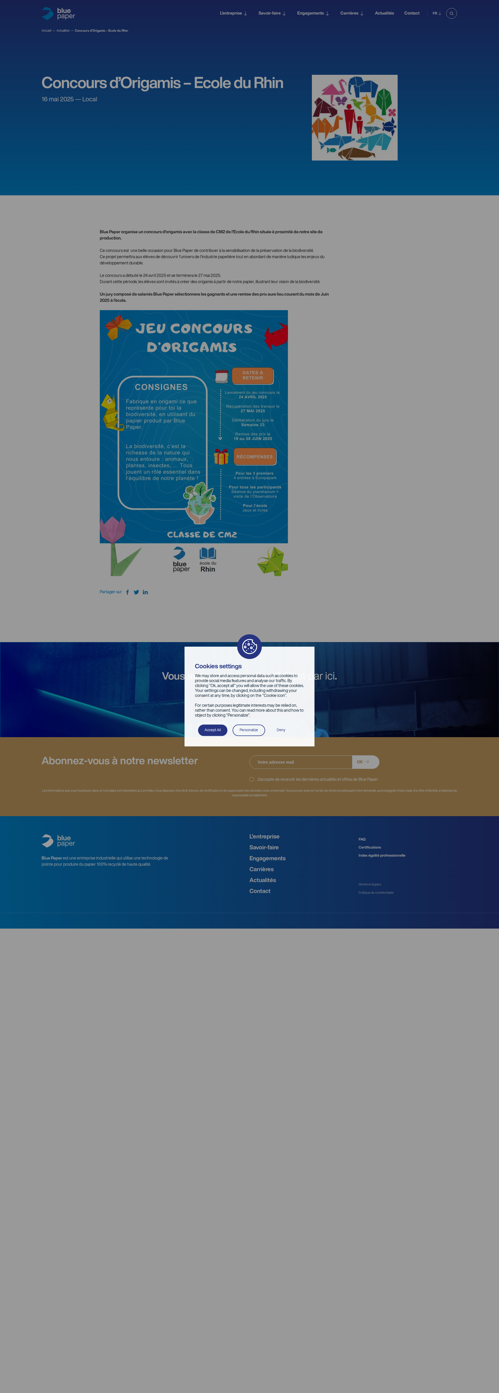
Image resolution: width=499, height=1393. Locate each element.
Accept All (213, 730)
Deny (281, 730)
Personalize (249, 730)
